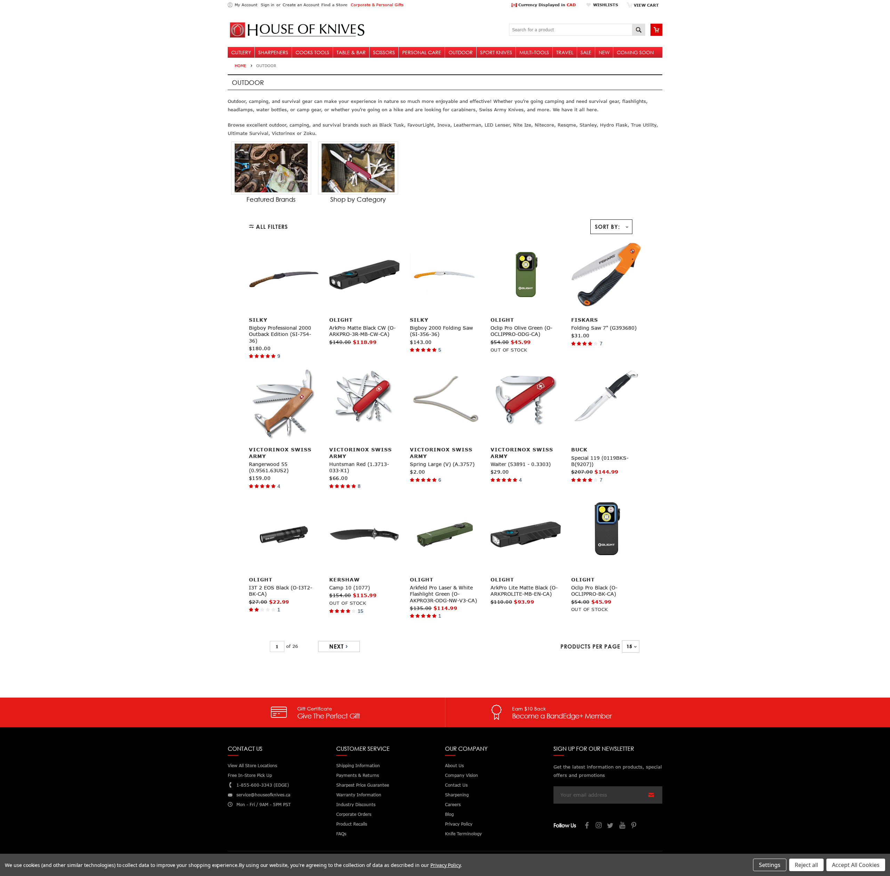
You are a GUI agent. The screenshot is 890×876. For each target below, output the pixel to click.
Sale (586, 52)
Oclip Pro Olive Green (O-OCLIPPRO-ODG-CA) (521, 331)
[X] (610, 826)
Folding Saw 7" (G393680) (604, 328)
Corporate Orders (353, 814)
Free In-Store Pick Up (250, 775)
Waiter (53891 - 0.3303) (521, 464)
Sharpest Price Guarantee (362, 785)
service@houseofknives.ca (263, 794)
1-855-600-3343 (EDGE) (262, 785)
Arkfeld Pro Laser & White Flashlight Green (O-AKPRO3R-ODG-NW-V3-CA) (443, 594)
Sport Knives (496, 52)
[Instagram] (599, 826)
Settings (769, 865)
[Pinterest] (634, 826)
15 (360, 611)
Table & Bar (351, 52)
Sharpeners (273, 52)
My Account (246, 4)
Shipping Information (358, 765)
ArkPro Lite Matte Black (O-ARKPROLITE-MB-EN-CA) (524, 591)
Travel (564, 52)
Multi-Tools (534, 52)
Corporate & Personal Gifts (377, 4)
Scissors (384, 52)
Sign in (267, 4)
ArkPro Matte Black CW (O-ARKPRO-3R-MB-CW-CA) (362, 331)
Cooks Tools (312, 52)
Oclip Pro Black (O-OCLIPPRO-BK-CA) (594, 591)
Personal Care (421, 52)
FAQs (341, 833)
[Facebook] (587, 826)
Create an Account (301, 4)
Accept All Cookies (856, 865)
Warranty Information (358, 794)
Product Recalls (351, 824)
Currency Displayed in (546, 4)
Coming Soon (635, 52)
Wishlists (605, 4)
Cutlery (241, 52)
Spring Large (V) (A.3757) (442, 464)
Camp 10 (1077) (349, 587)
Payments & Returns (357, 775)
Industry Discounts (355, 804)
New (604, 52)
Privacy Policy (445, 865)
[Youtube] (622, 826)
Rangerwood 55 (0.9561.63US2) (269, 467)
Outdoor (460, 52)
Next (336, 646)
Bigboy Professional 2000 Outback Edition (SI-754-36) (280, 334)
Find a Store (334, 4)
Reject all (806, 865)
